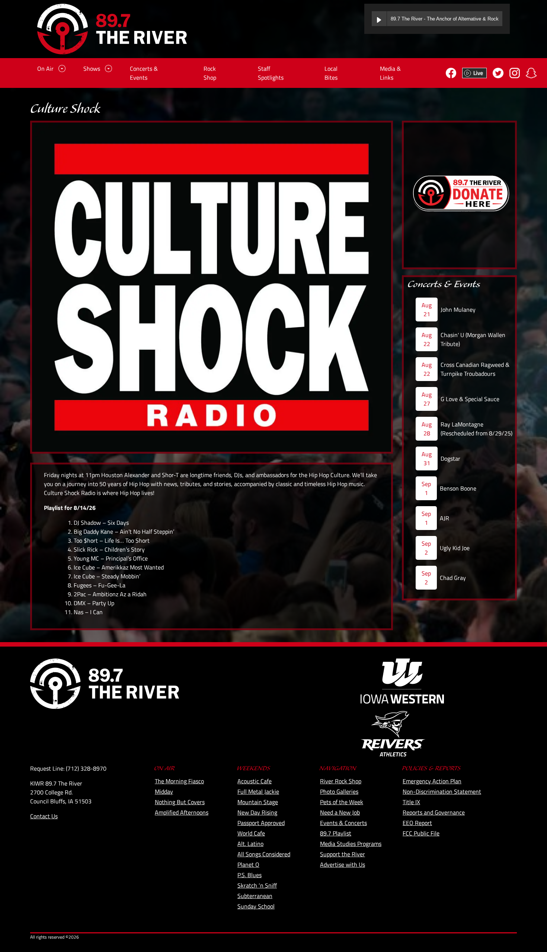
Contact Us (44, 816)
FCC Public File (421, 833)
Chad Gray (453, 578)
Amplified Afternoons (181, 812)
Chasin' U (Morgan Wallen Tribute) (473, 339)
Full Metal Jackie (258, 791)
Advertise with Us (342, 864)
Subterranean (254, 896)
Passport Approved (261, 823)
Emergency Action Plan (432, 781)
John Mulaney (458, 309)
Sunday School (256, 906)
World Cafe (251, 833)
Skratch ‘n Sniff (257, 885)
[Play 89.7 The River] (379, 18)
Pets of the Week (341, 802)
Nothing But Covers (180, 802)
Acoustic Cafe (254, 781)
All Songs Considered (263, 854)
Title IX (411, 802)
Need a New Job (340, 812)
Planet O (248, 864)
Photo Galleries (339, 791)
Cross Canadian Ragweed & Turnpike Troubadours (475, 369)
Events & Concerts (343, 823)
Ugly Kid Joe (455, 548)
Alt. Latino (250, 844)
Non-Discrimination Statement (442, 791)
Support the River (342, 854)
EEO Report (417, 823)
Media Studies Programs (350, 844)
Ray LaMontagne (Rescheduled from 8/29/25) (476, 428)
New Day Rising (257, 812)
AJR (444, 518)
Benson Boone (458, 488)
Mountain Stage (257, 802)
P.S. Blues (249, 875)
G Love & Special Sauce (470, 399)
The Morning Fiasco (179, 781)
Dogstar (450, 458)
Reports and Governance (434, 812)
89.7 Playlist (335, 833)
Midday (164, 791)
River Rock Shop (340, 781)
